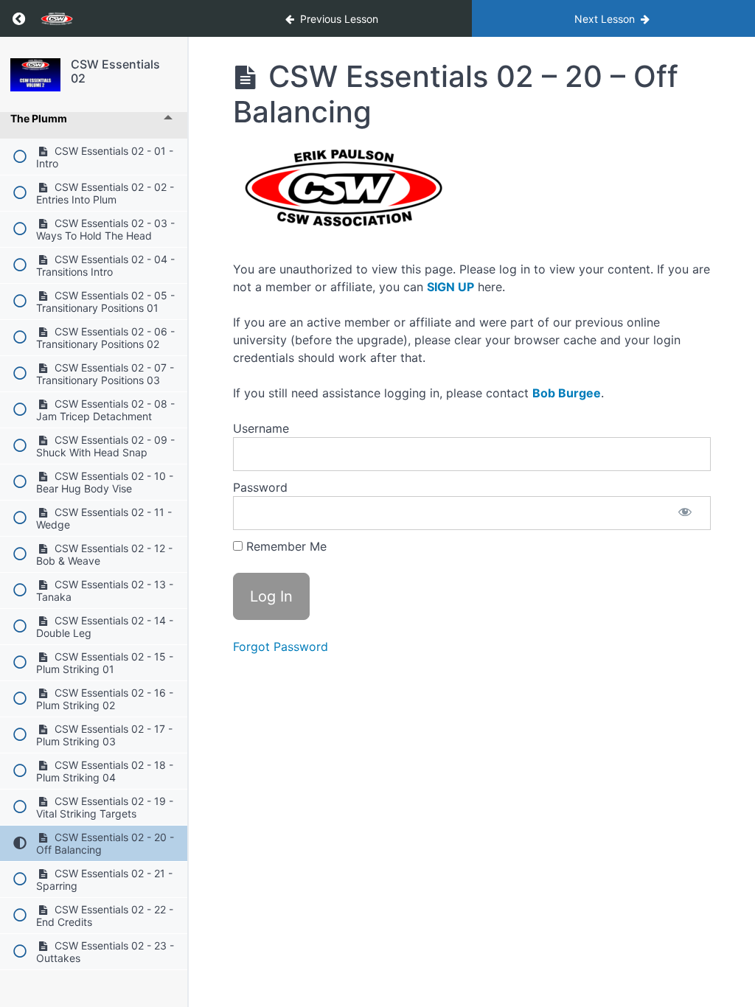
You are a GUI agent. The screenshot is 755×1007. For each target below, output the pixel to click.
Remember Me (285, 546)
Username (261, 428)
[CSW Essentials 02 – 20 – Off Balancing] (35, 74)
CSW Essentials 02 (115, 71)
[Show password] (685, 513)
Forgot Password (280, 646)
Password (260, 487)
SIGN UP (450, 286)
